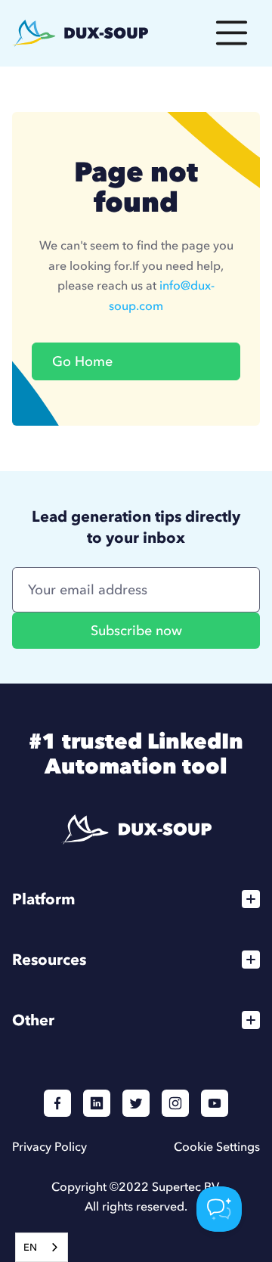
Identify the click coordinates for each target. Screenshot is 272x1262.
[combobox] (41, 1247)
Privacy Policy (49, 1146)
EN (30, 1247)
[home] (80, 33)
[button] (231, 33)
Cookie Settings (217, 1146)
